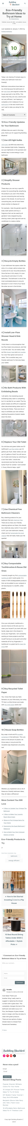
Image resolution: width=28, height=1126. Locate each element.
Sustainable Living (12, 853)
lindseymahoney (15, 19)
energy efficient (14, 860)
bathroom (14, 856)
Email (5, 1069)
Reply (5, 1030)
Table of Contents (9, 115)
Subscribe (7, 1076)
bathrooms (4, 104)
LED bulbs (4, 145)
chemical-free (18, 520)
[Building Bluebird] (14, 3)
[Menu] (3, 3)
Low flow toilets (14, 449)
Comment (19, 982)
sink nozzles (21, 352)
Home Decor (4, 853)
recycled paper (10, 705)
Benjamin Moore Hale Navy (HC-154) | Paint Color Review (13, 1103)
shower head (10, 352)
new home (7, 91)
